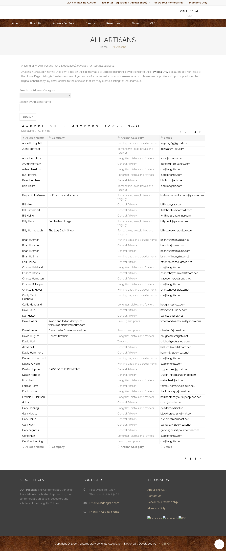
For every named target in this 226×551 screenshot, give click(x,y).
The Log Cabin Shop (61, 230)
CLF (152, 23)
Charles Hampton (33, 278)
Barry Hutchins (31, 180)
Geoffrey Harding (32, 441)
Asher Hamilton (31, 169)
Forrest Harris (30, 385)
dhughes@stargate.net (174, 336)
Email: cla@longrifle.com (104, 503)
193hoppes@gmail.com (174, 369)
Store (135, 23)
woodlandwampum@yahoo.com (180, 321)
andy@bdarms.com (172, 158)
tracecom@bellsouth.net (175, 278)
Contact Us (154, 495)
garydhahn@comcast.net (175, 424)
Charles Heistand (32, 267)
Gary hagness (30, 430)
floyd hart (28, 380)
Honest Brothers (58, 336)
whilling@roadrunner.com (175, 215)
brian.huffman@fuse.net (174, 239)
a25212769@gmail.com (174, 143)
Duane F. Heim (31, 363)
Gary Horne (29, 419)
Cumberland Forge (59, 221)
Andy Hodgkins (31, 158)
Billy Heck (28, 221)
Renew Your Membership (168, 2)
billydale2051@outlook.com (177, 230)
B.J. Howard (29, 174)
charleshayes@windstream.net (179, 273)
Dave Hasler (29, 321)
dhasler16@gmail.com (173, 330)
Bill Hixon (27, 204)
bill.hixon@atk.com (171, 204)
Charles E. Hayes (32, 289)
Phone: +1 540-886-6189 (104, 511)
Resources (113, 23)
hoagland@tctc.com (172, 304)
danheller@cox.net (171, 315)
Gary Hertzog (30, 408)
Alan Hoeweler (31, 148)
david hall (28, 347)
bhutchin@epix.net (171, 180)
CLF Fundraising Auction (81, 2)
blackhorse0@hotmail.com (176, 413)
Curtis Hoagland (32, 304)
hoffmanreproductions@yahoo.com (182, 195)
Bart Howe (28, 186)
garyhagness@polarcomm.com (179, 430)
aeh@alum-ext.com (172, 148)
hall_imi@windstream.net (175, 347)
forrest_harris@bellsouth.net (177, 385)
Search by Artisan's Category (37, 90)
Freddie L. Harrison (33, 397)
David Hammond (32, 352)
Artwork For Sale (63, 23)
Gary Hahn (28, 424)
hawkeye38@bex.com (173, 310)
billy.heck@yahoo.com (174, 221)
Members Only (198, 2)
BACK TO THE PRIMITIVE (64, 369)
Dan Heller (28, 315)
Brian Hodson (30, 245)
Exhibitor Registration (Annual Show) (124, 2)
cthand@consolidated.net (176, 262)
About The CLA (156, 489)
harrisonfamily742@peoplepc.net (180, 397)
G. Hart (26, 402)
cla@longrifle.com (171, 169)
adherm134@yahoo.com (175, 163)
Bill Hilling (28, 215)
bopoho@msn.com (172, 245)
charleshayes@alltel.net (174, 289)
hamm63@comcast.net (174, 352)
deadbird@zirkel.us (171, 408)
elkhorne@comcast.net (174, 419)
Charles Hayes (31, 273)
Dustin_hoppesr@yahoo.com (178, 374)
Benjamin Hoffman (33, 195)
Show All (133, 126)
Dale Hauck (29, 310)
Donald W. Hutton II (34, 358)
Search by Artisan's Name (35, 101)
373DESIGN (164, 543)
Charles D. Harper (32, 284)
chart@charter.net (171, 402)
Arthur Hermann (32, 163)
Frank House (29, 391)
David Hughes (30, 336)
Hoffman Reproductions (63, 195)
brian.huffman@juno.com (175, 250)
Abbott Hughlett (32, 143)
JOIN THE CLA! (188, 11)
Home (14, 23)
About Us (35, 23)
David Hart (28, 341)
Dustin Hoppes (31, 369)
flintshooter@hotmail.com (176, 210)
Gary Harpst (29, 413)
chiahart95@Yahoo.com (175, 341)
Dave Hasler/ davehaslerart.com (68, 330)
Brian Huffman (30, 239)
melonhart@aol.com (172, 380)
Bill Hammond (31, 210)
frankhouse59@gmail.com (176, 391)
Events (90, 23)
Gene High (28, 435)
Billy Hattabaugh (32, 230)
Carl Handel (29, 262)
